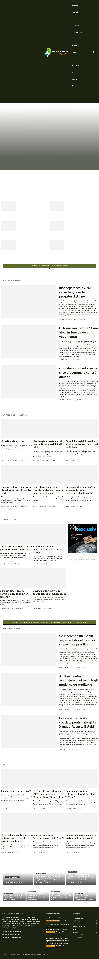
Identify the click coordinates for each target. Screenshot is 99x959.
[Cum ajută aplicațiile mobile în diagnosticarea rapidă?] (82, 822)
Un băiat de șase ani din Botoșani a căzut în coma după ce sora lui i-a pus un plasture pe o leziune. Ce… (48, 179)
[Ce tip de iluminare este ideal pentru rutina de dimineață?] (16, 534)
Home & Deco (4, 563)
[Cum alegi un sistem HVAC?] (17, 778)
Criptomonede (74, 561)
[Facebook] (96, 955)
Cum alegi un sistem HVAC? (16, 791)
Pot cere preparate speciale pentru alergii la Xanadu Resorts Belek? (77, 722)
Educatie (69, 460)
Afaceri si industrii (65, 319)
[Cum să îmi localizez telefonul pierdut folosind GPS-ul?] (82, 778)
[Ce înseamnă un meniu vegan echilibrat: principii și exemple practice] (28, 649)
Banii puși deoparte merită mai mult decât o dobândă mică (47, 444)
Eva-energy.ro (29, 954)
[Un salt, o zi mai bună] (17, 428)
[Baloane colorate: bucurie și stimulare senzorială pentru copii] (17, 474)
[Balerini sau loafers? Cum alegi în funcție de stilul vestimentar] (28, 341)
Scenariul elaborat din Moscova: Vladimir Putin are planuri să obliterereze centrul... (33, 227)
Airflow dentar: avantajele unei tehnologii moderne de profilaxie (78, 680)
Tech (2, 808)
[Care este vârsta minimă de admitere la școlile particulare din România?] (82, 474)
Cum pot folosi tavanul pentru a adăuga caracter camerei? (14, 593)
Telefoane (69, 808)
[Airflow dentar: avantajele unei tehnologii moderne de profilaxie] (28, 689)
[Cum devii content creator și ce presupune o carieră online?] (28, 381)
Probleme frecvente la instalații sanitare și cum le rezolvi (47, 549)
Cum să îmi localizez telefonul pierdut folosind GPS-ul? (80, 794)
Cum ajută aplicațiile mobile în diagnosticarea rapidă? (81, 836)
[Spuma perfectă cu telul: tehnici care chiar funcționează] (49, 578)
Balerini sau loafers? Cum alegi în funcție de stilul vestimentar (78, 332)
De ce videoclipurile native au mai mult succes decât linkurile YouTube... (17, 837)
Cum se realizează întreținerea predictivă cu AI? (49, 836)
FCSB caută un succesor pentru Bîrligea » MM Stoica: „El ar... (81, 206)
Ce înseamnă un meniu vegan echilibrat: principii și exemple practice (77, 640)
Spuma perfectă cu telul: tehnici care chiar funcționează (49, 592)
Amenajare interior (6, 608)
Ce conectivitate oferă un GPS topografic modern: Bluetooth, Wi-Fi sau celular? (49, 794)
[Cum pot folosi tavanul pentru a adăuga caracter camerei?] (16, 578)
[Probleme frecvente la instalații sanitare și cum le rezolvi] (49, 534)
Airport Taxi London (80, 556)
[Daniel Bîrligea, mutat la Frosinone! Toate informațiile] (57, 245)
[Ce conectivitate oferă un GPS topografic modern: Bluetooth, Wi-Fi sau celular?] (49, 778)
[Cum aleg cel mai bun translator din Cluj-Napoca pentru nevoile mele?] (49, 474)
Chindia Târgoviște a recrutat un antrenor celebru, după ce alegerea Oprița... (80, 227)
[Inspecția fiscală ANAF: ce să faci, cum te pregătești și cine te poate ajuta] (28, 301)
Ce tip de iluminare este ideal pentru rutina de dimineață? (16, 548)
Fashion (61, 359)
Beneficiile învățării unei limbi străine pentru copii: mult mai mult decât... (82, 444)
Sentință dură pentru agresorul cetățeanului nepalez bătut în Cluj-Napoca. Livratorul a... (30, 208)
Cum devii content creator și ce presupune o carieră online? (78, 372)
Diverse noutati (6, 189)
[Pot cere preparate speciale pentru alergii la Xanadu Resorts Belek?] (28, 731)
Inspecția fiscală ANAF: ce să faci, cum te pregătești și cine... (76, 292)
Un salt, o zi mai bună (12, 441)
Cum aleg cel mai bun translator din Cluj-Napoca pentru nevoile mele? (48, 490)
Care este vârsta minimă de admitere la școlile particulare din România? (81, 490)
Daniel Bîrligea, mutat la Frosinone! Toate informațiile (82, 244)
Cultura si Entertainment (10, 460)
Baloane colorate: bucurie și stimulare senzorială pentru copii (16, 490)
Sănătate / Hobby (65, 667)
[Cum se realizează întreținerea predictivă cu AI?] (49, 822)
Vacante (62, 750)
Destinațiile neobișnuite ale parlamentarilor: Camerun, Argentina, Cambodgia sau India (33, 247)
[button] (93, 52)
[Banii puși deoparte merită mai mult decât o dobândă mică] (49, 428)
